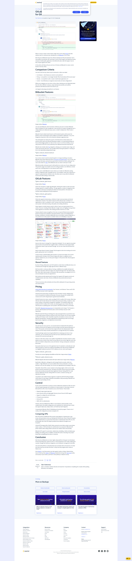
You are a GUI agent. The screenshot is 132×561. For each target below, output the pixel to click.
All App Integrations (26, 529)
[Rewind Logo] (38, 2)
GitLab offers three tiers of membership (44, 289)
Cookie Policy (80, 6)
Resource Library (47, 529)
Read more (39, 513)
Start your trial (93, 2)
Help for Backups (103, 529)
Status (65, 536)
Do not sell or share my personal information (71, 552)
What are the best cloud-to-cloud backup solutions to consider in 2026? (44, 508)
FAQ (101, 532)
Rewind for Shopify (26, 536)
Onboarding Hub (47, 539)
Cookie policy (66, 539)
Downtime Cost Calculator (49, 530)
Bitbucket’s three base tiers (46, 308)
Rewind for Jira (25, 532)
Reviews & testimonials (45, 488)
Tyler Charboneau (38, 18)
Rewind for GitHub (26, 535)
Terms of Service (56, 552)
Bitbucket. (73, 359)
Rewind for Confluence (26, 530)
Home (36, 8)
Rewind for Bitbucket (26, 533)
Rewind (39, 451)
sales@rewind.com (84, 534)
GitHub (47, 453)
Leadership (65, 530)
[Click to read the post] (45, 500)
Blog (39, 8)
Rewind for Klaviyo (26, 545)
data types (69, 453)
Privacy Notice (61, 552)
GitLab (44, 184)
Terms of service (87, 491)
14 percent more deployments (60, 159)
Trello (46, 162)
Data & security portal (66, 488)
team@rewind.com (87, 529)
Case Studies (47, 532)
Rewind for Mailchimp (26, 546)
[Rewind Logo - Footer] (26, 551)
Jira (49, 147)
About (64, 529)
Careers (65, 532)
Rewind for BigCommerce (27, 539)
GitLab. (67, 53)
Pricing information (66, 491)
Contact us (65, 533)
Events (46, 533)
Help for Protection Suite (105, 530)
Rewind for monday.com (27, 542)
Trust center (65, 535)
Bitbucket (61, 55)
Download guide (88, 38)
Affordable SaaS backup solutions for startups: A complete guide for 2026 (65, 507)
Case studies (45, 491)
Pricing (46, 536)
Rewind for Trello (25, 543)
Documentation (87, 488)
